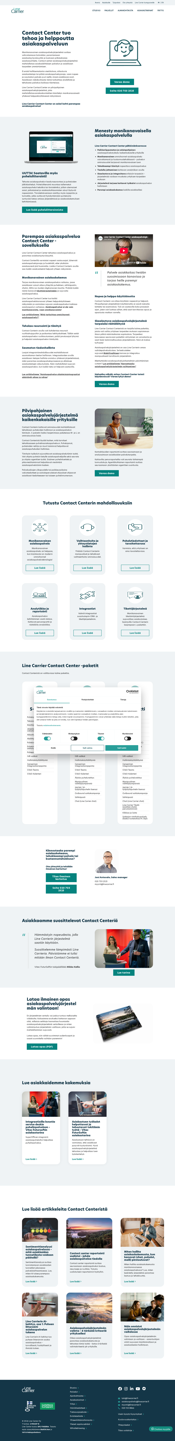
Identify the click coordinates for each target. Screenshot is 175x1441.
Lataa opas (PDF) (42, 1046)
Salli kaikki (121, 748)
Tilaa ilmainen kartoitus (61, 878)
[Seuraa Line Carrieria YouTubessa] (138, 1389)
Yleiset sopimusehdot (80, 1424)
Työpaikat (116, 3)
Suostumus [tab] (52, 700)
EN (162, 2)
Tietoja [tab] (123, 700)
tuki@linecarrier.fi (130, 1398)
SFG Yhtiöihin (43, 1426)
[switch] (74, 738)
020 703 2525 (101, 881)
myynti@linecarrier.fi (104, 884)
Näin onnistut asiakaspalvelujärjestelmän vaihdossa (142, 1329)
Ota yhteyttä (127, 3)
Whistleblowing (77, 1428)
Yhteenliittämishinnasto (81, 1420)
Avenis (97, 3)
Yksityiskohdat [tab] (87, 700)
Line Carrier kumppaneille (144, 3)
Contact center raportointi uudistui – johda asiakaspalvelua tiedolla (87, 1256)
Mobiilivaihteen (111, 353)
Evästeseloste (76, 1416)
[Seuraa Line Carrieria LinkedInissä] (131, 1389)
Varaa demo (122, 82)
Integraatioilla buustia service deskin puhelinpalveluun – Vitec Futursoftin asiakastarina (40, 1127)
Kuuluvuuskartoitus (127, 1419)
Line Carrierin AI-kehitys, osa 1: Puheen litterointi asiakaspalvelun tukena (40, 1327)
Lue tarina (123, 972)
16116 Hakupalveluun (31, 1432)
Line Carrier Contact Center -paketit (60, 666)
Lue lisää (39, 568)
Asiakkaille (106, 3)
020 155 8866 (128, 1408)
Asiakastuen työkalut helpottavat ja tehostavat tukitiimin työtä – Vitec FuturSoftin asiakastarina (86, 1128)
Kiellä (53, 748)
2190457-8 (34, 1424)
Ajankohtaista (125, 10)
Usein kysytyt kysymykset (130, 1414)
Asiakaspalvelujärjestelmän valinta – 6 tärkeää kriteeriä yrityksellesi (88, 1331)
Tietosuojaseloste (78, 1412)
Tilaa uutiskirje (125, 1430)
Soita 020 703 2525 (122, 90)
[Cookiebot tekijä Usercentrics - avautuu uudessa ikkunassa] (128, 692)
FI (159, 2)
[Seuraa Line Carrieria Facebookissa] (120, 1389)
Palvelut (109, 10)
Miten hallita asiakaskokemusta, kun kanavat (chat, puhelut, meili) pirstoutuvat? (139, 1255)
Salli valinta (87, 748)
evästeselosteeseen (52, 725)
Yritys (160, 10)
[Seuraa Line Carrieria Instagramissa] (126, 1389)
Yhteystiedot (124, 1425)
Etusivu (96, 10)
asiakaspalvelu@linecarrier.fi (135, 1401)
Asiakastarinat (145, 10)
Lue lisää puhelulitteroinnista (44, 209)
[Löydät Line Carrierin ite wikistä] (144, 1389)
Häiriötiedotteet (77, 1408)
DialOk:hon (45, 1429)
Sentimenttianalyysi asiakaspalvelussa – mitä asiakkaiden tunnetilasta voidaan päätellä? (39, 1252)
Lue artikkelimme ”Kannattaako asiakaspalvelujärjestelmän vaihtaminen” (115, 365)
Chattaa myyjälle (162, 1429)
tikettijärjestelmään (47, 291)
